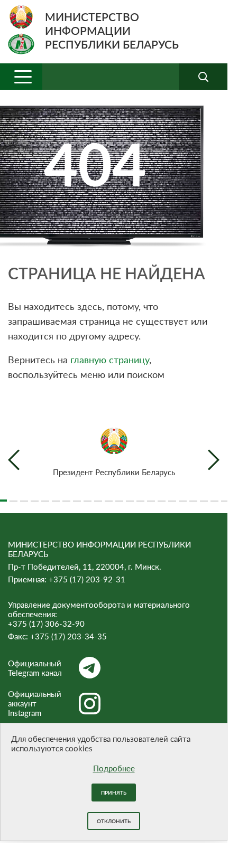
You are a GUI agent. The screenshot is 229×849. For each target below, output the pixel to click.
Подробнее (114, 768)
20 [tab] (204, 496)
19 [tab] (193, 496)
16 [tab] (162, 496)
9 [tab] (87, 496)
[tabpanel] (114, 452)
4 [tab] (35, 496)
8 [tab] (77, 496)
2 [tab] (13, 496)
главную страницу (109, 359)
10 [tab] (98, 496)
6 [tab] (56, 496)
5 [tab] (45, 496)
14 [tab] (140, 496)
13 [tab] (130, 496)
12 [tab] (119, 496)
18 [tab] (183, 496)
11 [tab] (109, 496)
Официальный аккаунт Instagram (34, 703)
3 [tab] (24, 496)
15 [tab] (151, 496)
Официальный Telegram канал (35, 667)
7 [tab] (66, 496)
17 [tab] (172, 496)
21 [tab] (214, 496)
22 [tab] (225, 496)
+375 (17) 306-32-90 (46, 623)
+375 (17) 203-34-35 (68, 636)
